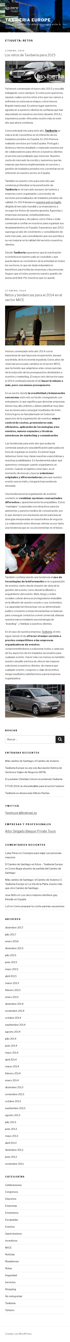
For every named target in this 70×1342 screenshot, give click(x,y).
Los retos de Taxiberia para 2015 (30, 55)
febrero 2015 (13, 990)
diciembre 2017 (14, 927)
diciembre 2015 (14, 948)
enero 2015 (12, 997)
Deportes (10, 1198)
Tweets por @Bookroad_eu (21, 812)
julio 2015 (10, 955)
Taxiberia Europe (28, 20)
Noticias (10, 1254)
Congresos (11, 1191)
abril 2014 (11, 1059)
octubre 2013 (13, 1101)
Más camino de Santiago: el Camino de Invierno (32, 761)
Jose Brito (11, 895)
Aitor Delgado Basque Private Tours (30, 831)
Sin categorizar (13, 1296)
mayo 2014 (11, 1052)
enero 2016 (12, 941)
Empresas (11, 1205)
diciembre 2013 (14, 1087)
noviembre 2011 (14, 1163)
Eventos (10, 1226)
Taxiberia (51, 130)
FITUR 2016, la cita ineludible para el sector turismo (34, 786)
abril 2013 (10, 1142)
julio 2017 (10, 934)
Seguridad (11, 1275)
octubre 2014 (13, 1017)
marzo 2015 (12, 983)
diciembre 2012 (14, 1149)
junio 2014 (11, 1045)
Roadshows (12, 1261)
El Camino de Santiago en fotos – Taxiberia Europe (34, 864)
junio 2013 (11, 1129)
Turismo (9, 1310)
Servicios (10, 1282)
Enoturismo (12, 1212)
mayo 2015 (11, 969)
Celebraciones (13, 1185)
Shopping (10, 1289)
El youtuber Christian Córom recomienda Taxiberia (33, 779)
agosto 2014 (12, 1031)
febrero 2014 (13, 1073)
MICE (8, 1247)
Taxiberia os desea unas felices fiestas (27, 793)
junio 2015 (11, 962)
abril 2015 (11, 976)
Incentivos (11, 1240)
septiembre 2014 (15, 1024)
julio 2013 (10, 1122)
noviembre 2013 (14, 1094)
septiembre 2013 (15, 1108)
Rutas (8, 1268)
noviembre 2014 (14, 1010)
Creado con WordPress (18, 1333)
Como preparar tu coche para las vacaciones (39, 906)
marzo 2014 (12, 1066)
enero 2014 (12, 1080)
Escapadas (11, 1219)
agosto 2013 (12, 1115)
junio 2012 (11, 1156)
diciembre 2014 (14, 1003)
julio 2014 (10, 1038)
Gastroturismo (13, 1233)
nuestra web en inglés (48, 202)
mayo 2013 (11, 1136)
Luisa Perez (12, 853)
